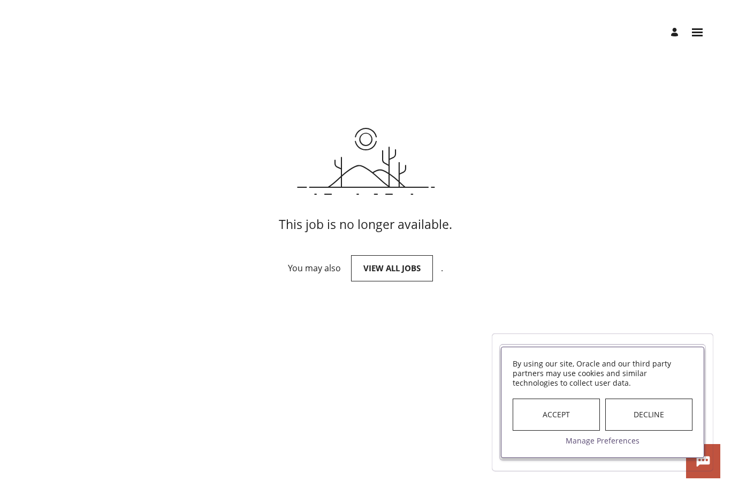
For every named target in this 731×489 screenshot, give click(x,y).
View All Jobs (392, 268)
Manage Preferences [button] (602, 440)
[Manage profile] (676, 32)
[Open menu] (697, 32)
